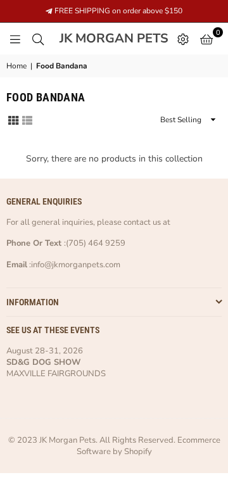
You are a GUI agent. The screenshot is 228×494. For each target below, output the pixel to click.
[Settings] (183, 38)
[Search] (38, 38)
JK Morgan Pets (115, 38)
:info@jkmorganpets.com (73, 264)
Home (16, 66)
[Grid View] (13, 119)
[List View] (27, 119)
